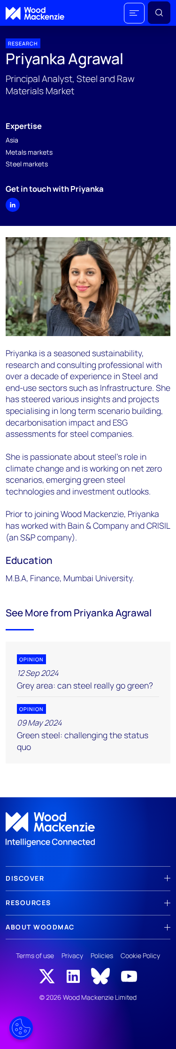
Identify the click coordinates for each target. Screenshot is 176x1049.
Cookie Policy (140, 955)
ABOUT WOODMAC (40, 926)
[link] (88, 829)
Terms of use (35, 955)
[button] (134, 13)
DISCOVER (25, 878)
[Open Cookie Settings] (21, 1028)
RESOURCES (28, 902)
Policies (102, 955)
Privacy (72, 955)
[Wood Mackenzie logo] (35, 13)
